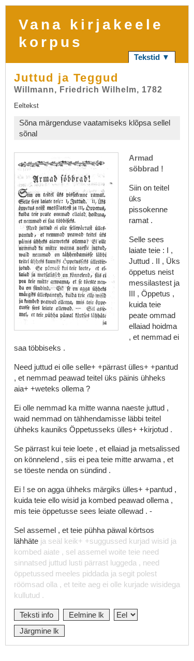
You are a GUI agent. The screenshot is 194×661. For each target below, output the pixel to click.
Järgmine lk (39, 630)
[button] (66, 241)
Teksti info (36, 614)
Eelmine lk (86, 614)
